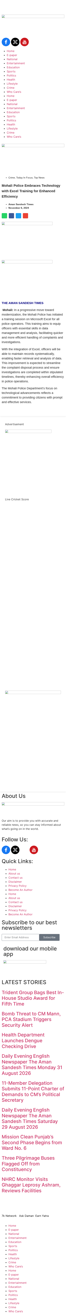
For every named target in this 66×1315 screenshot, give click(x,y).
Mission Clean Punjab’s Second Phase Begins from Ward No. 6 (32, 1142)
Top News (39, 177)
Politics (11, 75)
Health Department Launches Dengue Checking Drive (23, 1040)
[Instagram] (24, 850)
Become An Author (20, 890)
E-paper (12, 55)
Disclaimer (15, 881)
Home (10, 51)
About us (14, 873)
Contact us (15, 877)
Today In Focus (24, 177)
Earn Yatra (42, 1215)
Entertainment (16, 63)
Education (13, 67)
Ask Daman (26, 1215)
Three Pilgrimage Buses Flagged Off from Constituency (28, 1163)
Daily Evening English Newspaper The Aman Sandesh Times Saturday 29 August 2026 (30, 1118)
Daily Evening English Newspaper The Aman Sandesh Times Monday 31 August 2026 (32, 1064)
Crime (10, 87)
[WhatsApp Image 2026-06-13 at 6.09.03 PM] (28, 432)
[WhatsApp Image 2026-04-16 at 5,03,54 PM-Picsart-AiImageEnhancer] (33, 693)
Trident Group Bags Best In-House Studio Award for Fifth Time (33, 998)
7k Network (9, 1215)
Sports (11, 71)
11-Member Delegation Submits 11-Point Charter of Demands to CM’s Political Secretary (33, 1091)
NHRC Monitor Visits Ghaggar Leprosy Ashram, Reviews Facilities (31, 1184)
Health (11, 79)
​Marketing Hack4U (52, 1206)
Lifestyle (12, 83)
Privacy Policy (17, 885)
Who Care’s (14, 91)
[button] (4, 216)
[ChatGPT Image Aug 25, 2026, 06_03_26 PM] (33, 146)
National (12, 59)
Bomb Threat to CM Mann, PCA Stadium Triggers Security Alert (31, 1019)
